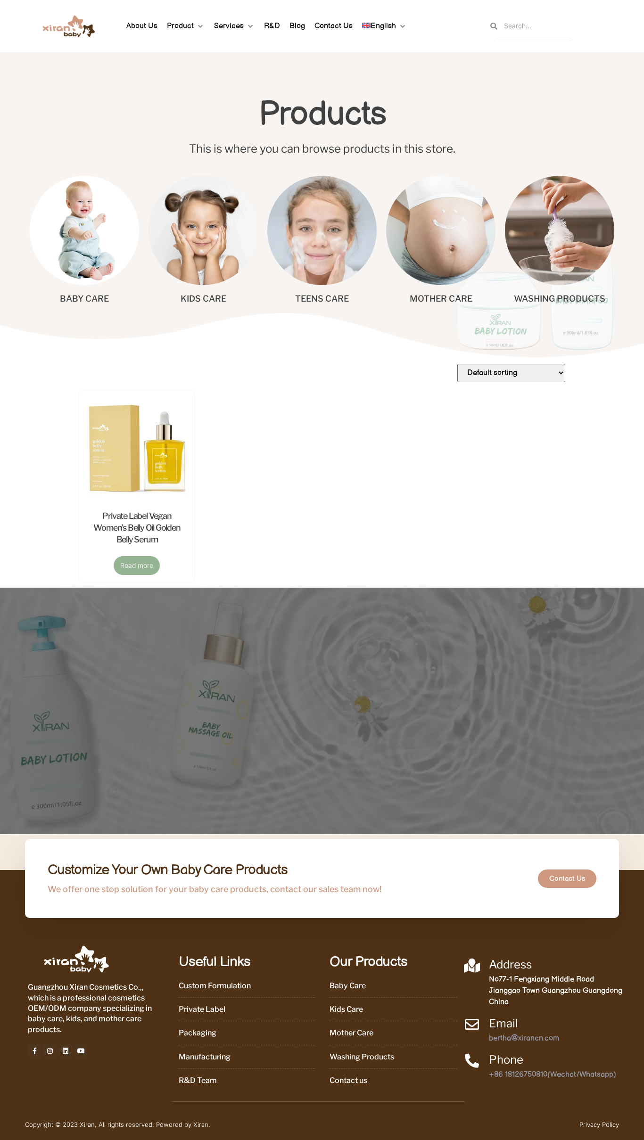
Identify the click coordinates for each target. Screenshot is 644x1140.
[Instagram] (50, 1051)
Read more (136, 565)
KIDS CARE (203, 298)
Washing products (559, 298)
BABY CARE (84, 298)
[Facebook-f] (34, 1051)
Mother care (441, 298)
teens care (322, 298)
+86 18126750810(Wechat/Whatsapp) (552, 1074)
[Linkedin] (65, 1051)
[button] (185, 26)
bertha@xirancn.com (524, 1038)
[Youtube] (81, 1051)
